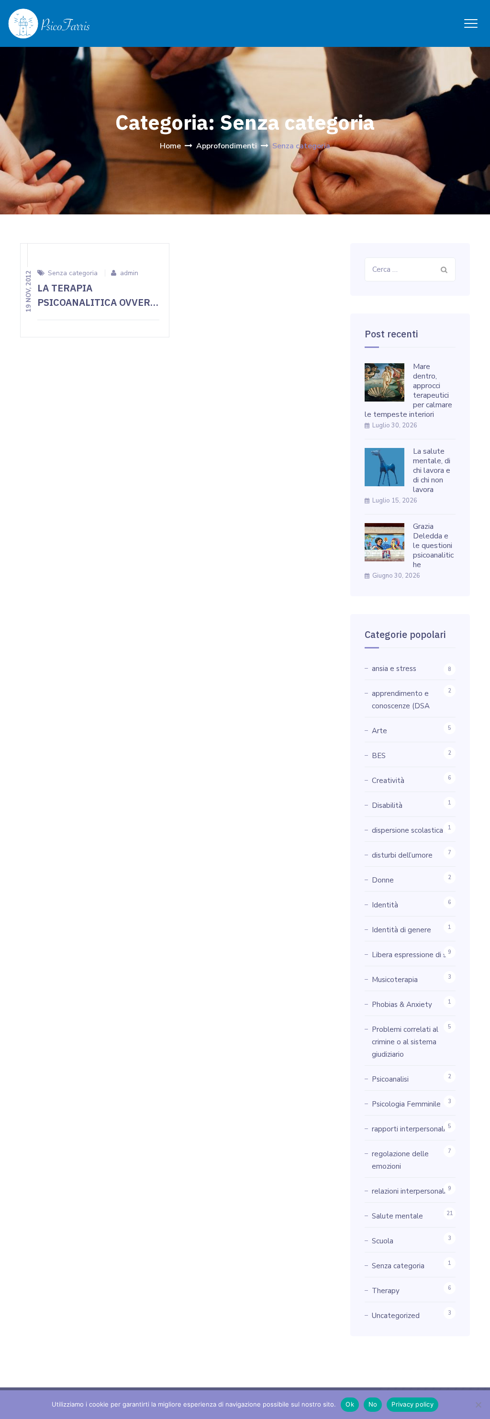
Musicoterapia (395, 979)
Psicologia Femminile (406, 1104)
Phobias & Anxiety (402, 1004)
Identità (385, 905)
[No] (478, 1404)
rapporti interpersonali (408, 1129)
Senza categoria (73, 273)
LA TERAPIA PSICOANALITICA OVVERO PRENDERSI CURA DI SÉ (97, 302)
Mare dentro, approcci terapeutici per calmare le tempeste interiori (408, 390)
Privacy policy (412, 1404)
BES (379, 755)
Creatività (388, 780)
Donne (383, 880)
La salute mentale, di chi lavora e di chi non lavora (431, 470)
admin (129, 273)
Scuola (382, 1241)
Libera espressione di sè (411, 955)
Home (170, 146)
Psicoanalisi (390, 1079)
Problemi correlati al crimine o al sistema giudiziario (405, 1042)
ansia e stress (394, 668)
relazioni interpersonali (408, 1191)
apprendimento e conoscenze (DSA (401, 700)
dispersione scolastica (407, 830)
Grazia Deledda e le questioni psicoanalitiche (433, 546)
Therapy (386, 1291)
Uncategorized (396, 1315)
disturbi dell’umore (402, 855)
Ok (349, 1404)
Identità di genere (401, 930)
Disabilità (387, 805)
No (373, 1404)
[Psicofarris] (49, 23)
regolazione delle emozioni (400, 1160)
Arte (379, 731)
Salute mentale (397, 1216)
